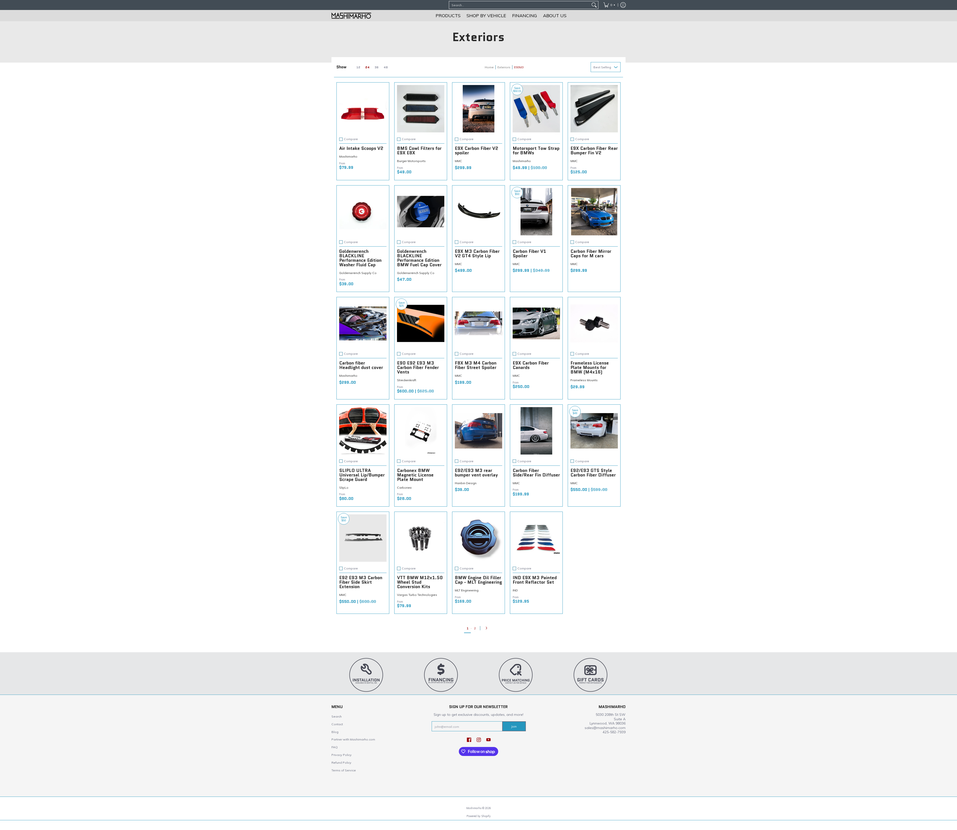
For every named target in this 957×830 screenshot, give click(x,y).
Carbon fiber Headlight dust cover (361, 365)
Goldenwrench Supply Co (358, 273)
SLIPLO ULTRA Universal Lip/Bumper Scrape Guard (362, 475)
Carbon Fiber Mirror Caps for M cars (590, 253)
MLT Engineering (466, 590)
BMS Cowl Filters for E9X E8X (419, 150)
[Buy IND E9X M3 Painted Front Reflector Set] (536, 538)
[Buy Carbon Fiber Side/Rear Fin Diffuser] (536, 431)
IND (515, 590)
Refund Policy (341, 762)
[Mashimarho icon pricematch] (516, 674)
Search (336, 716)
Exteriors (503, 67)
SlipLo (343, 487)
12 (358, 67)
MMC (458, 161)
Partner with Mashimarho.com (353, 739)
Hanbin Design (466, 483)
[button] (469, 739)
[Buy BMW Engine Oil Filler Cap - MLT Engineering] (478, 538)
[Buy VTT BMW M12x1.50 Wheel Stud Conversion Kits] (420, 538)
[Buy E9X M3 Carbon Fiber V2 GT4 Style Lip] (478, 211)
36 (377, 67)
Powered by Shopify (479, 816)
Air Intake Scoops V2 (361, 148)
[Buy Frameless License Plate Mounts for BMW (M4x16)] (594, 323)
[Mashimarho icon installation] (366, 674)
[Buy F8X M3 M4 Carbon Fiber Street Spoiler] (478, 323)
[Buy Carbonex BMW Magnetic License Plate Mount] (420, 431)
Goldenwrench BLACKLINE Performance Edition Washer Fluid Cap (360, 258)
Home (489, 67)
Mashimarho (348, 156)
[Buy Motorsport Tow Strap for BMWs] (536, 108)
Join (514, 726)
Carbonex (404, 487)
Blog (334, 732)
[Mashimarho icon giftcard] (591, 674)
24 (367, 67)
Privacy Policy (341, 755)
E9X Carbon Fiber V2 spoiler (476, 150)
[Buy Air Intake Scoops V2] (363, 108)
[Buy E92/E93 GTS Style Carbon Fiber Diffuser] (594, 431)
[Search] (594, 5)
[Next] (487, 628)
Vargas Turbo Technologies (417, 595)
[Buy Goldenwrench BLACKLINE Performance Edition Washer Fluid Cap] (363, 211)
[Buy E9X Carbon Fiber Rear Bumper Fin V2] (594, 108)
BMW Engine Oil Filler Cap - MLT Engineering (478, 579)
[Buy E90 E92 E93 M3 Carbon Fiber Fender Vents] (420, 323)
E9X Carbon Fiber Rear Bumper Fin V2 (594, 150)
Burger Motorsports (411, 161)
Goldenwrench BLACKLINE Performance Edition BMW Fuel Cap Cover (419, 258)
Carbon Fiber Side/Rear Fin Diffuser (536, 472)
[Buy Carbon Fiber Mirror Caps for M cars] (594, 211)
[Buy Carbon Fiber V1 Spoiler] (536, 211)
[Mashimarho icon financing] (441, 674)
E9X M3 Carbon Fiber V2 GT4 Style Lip (477, 253)
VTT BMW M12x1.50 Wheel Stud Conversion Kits (420, 582)
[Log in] (623, 5)
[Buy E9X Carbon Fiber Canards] (536, 323)
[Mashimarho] (351, 15)
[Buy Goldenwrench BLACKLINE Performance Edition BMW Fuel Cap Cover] (420, 211)
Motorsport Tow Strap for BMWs (536, 150)
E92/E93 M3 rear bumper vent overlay (476, 472)
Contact (337, 724)
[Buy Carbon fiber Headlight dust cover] (363, 323)
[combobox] (519, 5)
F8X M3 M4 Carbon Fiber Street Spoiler (475, 365)
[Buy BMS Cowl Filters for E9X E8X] (420, 108)
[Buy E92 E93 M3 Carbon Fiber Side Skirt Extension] (363, 538)
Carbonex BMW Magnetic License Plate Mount (415, 475)
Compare (351, 139)
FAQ (334, 747)
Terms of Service (343, 770)
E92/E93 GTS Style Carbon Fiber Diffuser (593, 472)
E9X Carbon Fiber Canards (531, 365)
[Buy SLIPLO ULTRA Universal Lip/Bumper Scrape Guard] (363, 431)
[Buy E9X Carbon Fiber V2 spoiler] (478, 108)
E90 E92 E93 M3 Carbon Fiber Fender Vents (418, 367)
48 (386, 67)
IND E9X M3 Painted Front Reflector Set (535, 579)
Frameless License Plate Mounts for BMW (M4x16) (589, 367)
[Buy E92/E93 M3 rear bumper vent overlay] (478, 431)
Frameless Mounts (584, 380)
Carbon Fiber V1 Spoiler (529, 253)
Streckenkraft (406, 380)
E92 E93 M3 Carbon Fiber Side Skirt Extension (360, 582)
